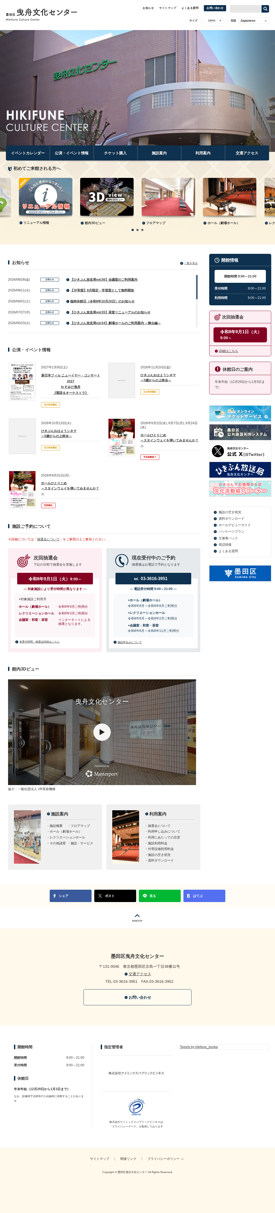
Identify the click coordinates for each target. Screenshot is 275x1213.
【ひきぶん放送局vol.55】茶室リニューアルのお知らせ (110, 312)
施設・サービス (82, 843)
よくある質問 (190, 7)
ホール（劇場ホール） (224, 223)
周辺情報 (225, 545)
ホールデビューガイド (235, 525)
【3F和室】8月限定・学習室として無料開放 (102, 290)
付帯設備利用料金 (161, 849)
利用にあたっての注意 (164, 837)
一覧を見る (191, 263)
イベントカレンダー (28, 153)
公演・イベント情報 (72, 153)
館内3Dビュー (95, 223)
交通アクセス (247, 153)
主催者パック (228, 538)
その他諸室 (58, 843)
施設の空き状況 (159, 855)
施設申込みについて (130, 642)
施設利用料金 (157, 843)
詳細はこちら (228, 351)
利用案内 (203, 153)
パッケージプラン (231, 531)
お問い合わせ (215, 7)
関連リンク (128, 1159)
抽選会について (48, 539)
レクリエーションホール (67, 837)
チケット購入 (115, 153)
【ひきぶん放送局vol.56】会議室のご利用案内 (104, 279)
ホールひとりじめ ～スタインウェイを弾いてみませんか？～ (169, 440)
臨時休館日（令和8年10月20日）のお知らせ (102, 301)
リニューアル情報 (36, 223)
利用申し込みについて (164, 831)
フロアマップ (155, 223)
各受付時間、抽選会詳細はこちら (39, 641)
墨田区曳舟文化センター (43, 14)
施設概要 (56, 826)
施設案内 (159, 153)
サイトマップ (167, 7)
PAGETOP (137, 917)
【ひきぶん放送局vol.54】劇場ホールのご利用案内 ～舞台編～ (115, 323)
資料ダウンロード (161, 860)
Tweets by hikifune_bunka (199, 1047)
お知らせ (148, 7)
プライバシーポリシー (163, 1159)
